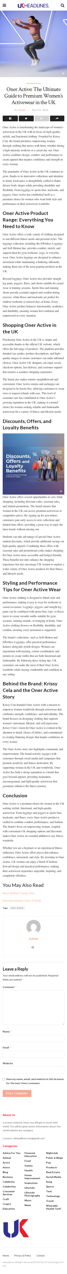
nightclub (52, 1152)
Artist (6, 1162)
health (28, 1170)
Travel (50, 1200)
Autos (6, 1167)
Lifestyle (29, 1187)
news (27, 1205)
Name (7, 1031)
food (27, 1160)
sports (50, 1186)
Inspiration (31, 1182)
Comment (10, 987)
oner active (17, 908)
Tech (49, 1191)
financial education (30, 1154)
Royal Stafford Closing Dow (19, 893)
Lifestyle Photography (32, 1194)
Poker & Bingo (54, 1157)
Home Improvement (32, 1177)
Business (8, 1176)
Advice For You (11, 1152)
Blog (5, 1172)
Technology (53, 1196)
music (27, 1200)
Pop (48, 1162)
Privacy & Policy (22, 1255)
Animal (7, 1157)
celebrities (9, 1186)
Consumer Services (9, 1193)
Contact (40, 1255)
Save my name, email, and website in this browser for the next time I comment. (35, 1081)
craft (6, 1199)
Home (6, 1255)
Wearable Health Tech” (53, 1207)
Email (7, 1047)
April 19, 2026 (40, 110)
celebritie (9, 1181)
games (28, 1165)
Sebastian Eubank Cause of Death (22, 900)
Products (51, 1167)
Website (8, 1063)
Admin (22, 110)
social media (53, 1176)
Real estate (53, 1172)
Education (9, 1208)
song (49, 1181)
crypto (7, 1203)
